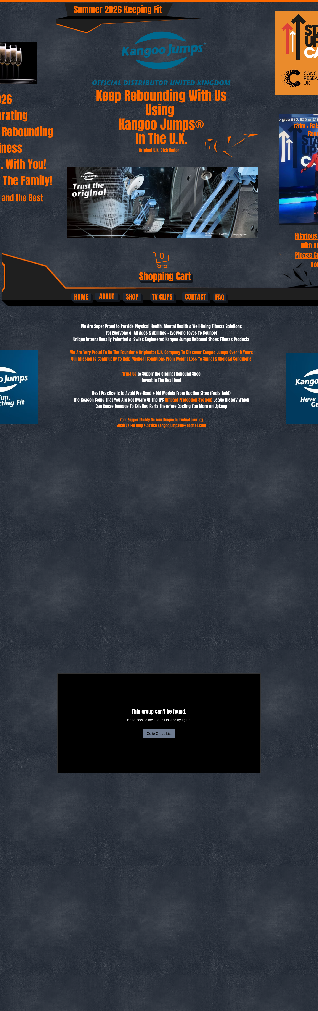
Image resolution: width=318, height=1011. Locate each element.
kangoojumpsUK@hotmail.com (182, 425)
